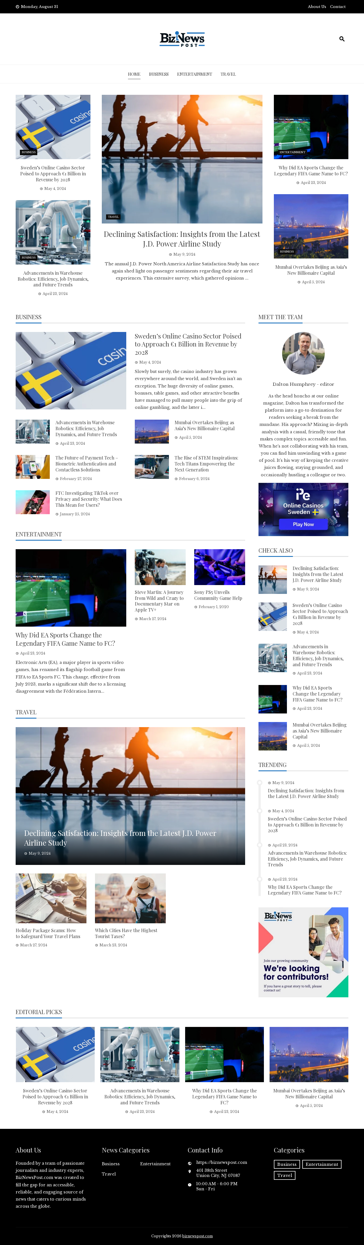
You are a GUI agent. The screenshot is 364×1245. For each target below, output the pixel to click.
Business (159, 74)
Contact (338, 6)
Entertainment (194, 74)
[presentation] (21, 1070)
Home (134, 74)
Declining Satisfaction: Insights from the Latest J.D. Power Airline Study (182, 239)
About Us (317, 6)
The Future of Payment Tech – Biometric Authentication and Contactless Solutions (86, 464)
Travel (228, 74)
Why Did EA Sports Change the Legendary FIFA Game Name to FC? (311, 171)
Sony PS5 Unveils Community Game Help (218, 595)
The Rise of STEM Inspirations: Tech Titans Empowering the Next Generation (206, 464)
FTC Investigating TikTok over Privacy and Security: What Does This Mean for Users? (88, 499)
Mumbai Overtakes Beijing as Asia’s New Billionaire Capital (311, 270)
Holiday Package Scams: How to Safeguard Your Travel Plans (48, 933)
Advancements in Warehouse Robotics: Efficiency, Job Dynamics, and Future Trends (53, 279)
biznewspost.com (197, 1236)
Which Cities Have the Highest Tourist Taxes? (126, 933)
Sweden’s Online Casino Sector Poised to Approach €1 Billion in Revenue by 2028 (53, 173)
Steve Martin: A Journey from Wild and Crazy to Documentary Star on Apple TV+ (159, 601)
